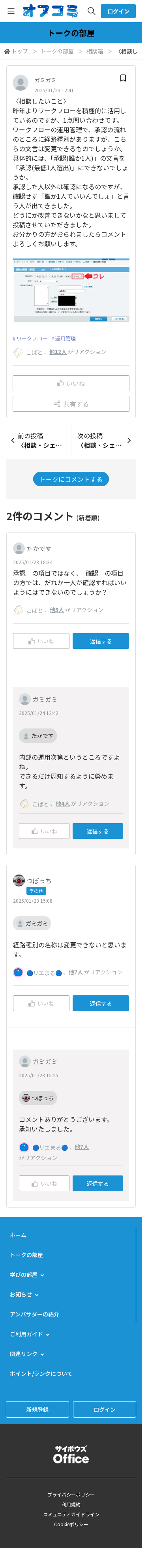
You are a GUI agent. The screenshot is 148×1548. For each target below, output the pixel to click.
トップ (19, 51)
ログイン (118, 11)
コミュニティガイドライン (71, 1514)
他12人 (58, 352)
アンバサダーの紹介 (34, 1314)
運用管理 (65, 338)
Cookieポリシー (71, 1524)
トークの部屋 (57, 51)
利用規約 (71, 1504)
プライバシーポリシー (71, 1494)
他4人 (63, 803)
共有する (76, 404)
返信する (101, 641)
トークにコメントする (71, 479)
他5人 (57, 610)
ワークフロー (32, 338)
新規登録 (37, 1409)
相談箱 (94, 51)
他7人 (76, 972)
